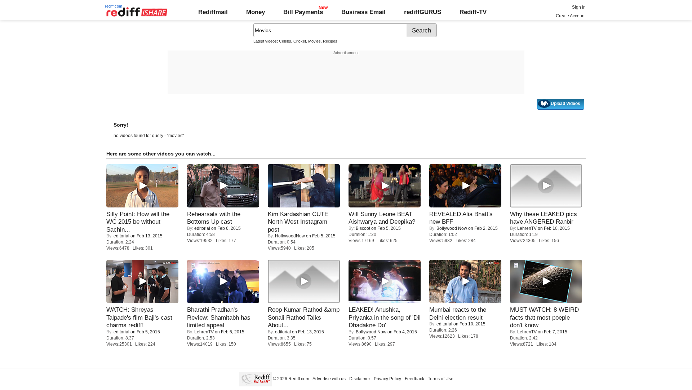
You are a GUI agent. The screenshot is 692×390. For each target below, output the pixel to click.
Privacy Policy (387, 378)
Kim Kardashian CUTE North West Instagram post (298, 222)
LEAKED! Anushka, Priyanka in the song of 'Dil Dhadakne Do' (385, 317)
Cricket (299, 41)
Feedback (414, 378)
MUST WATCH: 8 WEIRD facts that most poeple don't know (544, 317)
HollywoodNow (290, 235)
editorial (121, 235)
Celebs (285, 41)
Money (255, 12)
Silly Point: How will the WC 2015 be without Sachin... (137, 222)
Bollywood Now (451, 228)
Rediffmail (213, 12)
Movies (314, 41)
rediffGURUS (422, 12)
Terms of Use (440, 378)
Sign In (579, 7)
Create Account (571, 15)
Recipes (330, 41)
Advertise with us (329, 378)
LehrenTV (527, 228)
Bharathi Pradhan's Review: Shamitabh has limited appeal (218, 317)
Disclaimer (359, 378)
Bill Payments (303, 12)
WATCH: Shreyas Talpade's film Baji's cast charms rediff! (139, 317)
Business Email (363, 12)
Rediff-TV (473, 12)
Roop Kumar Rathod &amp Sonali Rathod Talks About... (304, 317)
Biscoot (363, 228)
